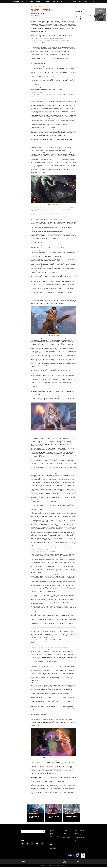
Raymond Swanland (56, 204)
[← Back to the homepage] (16, 1)
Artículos (59, 1)
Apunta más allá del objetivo (35, 818)
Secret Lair (77, 838)
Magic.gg (77, 833)
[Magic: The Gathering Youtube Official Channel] (37, 843)
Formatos (52, 831)
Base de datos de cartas (83, 1)
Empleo (64, 833)
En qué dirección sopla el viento (53, 818)
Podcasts (52, 834)
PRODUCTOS (24, 1)
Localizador (75, 1)
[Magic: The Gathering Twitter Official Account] (27, 843)
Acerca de (65, 830)
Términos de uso (25, 861)
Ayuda (64, 834)
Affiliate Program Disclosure (66, 838)
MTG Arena (31, 1)
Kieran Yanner (56, 335)
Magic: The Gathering (79, 830)
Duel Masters (53, 848)
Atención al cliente (48, 861)
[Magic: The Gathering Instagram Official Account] (42, 843)
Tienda (54, 1)
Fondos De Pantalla (54, 836)
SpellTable (77, 840)
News (32, 6)
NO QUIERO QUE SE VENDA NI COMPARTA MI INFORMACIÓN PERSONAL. (64, 862)
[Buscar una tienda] (43, 831)
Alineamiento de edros (72, 817)
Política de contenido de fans (56, 861)
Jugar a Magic (38, 1)
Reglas (51, 833)
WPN (64, 836)
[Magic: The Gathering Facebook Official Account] (22, 843)
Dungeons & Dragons (55, 847)
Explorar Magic (47, 1)
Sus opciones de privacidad (72, 861)
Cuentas (92, 1)
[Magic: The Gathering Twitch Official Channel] (32, 843)
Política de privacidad (40, 861)
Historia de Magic (37, 6)
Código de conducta (32, 861)
